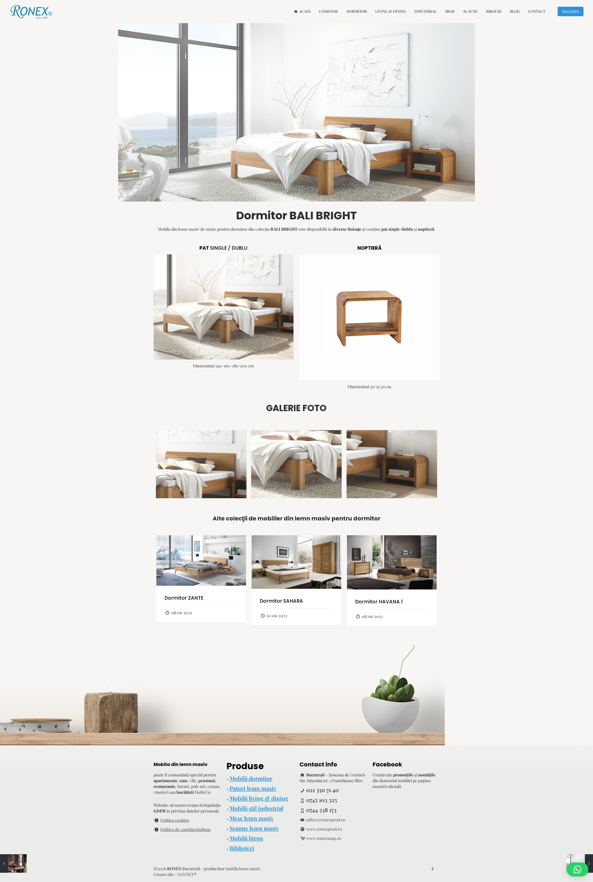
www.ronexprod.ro (324, 829)
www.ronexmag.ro (323, 838)
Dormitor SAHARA (281, 601)
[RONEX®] (31, 11)
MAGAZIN (570, 11)
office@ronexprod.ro (325, 819)
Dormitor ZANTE (183, 598)
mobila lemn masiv (243, 868)
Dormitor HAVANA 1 (379, 601)
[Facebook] (432, 868)
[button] (577, 869)
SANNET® (187, 874)
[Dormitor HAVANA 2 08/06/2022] (13, 863)
